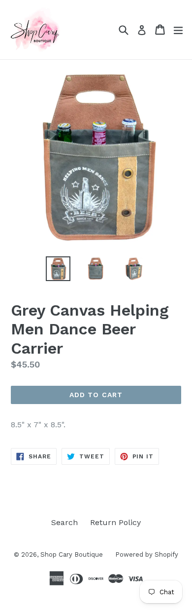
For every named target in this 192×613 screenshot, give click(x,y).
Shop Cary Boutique (71, 554)
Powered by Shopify (146, 554)
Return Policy (115, 522)
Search (64, 522)
